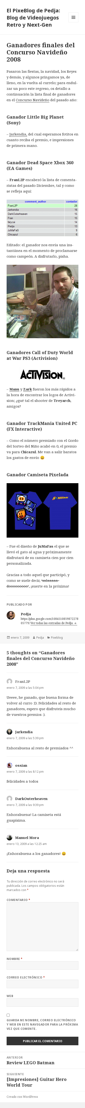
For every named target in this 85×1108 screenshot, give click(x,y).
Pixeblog (57, 638)
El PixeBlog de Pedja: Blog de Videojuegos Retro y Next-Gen (33, 17)
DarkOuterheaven (31, 798)
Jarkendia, (18, 134)
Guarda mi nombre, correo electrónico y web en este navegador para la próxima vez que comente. (42, 1024)
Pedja (40, 638)
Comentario (18, 900)
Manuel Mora (27, 837)
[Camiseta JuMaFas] (43, 510)
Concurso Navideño (32, 99)
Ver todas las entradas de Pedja (51, 623)
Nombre (15, 959)
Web (10, 996)
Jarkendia (24, 731)
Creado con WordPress (22, 1097)
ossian (21, 765)
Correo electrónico (26, 977)
